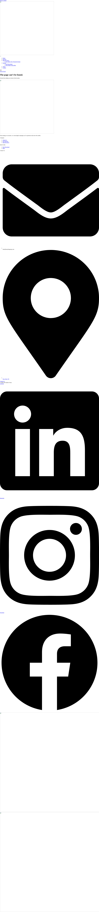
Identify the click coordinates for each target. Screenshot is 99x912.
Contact (4, 67)
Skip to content (3, 0)
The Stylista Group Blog (10, 65)
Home (4, 58)
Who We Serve (6, 60)
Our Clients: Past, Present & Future (12, 61)
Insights (4, 63)
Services (4, 59)
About (4, 66)
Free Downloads (8, 64)
